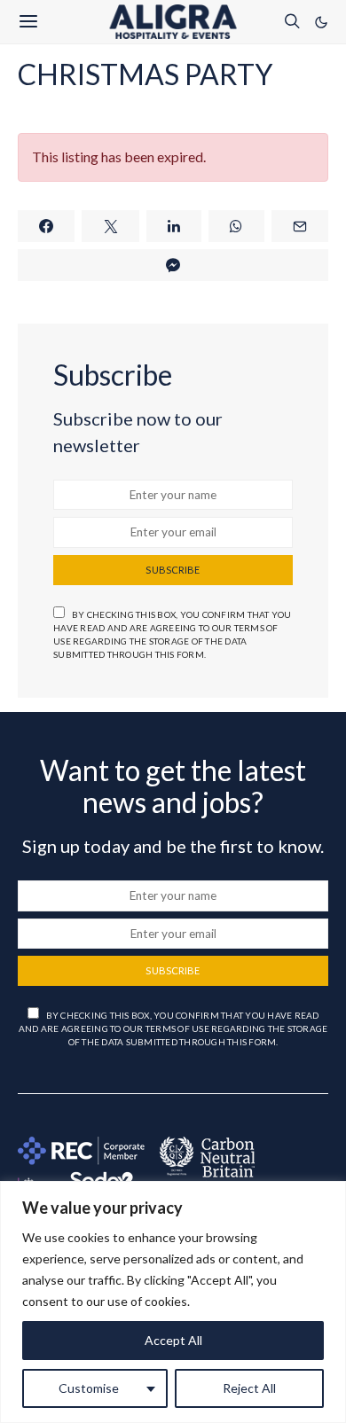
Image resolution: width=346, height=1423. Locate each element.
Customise (89, 1388)
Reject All (249, 1388)
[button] (321, 22)
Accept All (173, 1340)
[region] (173, 1302)
